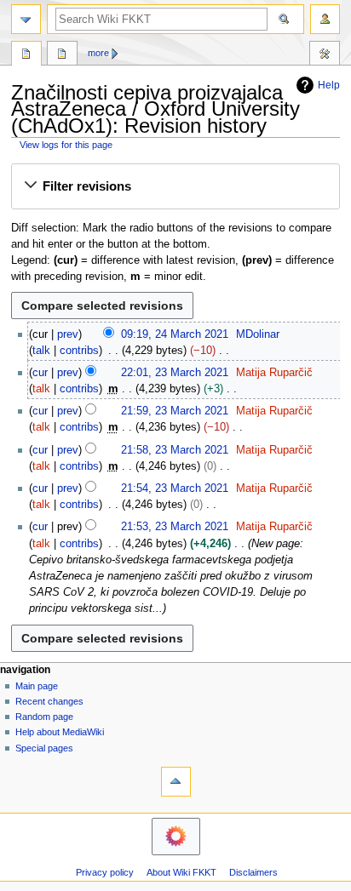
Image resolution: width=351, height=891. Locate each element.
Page (26, 55)
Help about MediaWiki (59, 732)
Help (329, 85)
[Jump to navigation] (26, 19)
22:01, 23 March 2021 (174, 373)
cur (40, 373)
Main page (36, 686)
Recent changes (49, 701)
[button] (175, 186)
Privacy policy (105, 872)
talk (41, 351)
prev (67, 334)
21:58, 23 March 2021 (174, 450)
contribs (79, 351)
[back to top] (176, 782)
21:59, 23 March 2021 (174, 411)
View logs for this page (66, 145)
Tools (324, 55)
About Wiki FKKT (181, 872)
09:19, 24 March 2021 (174, 334)
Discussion (62, 55)
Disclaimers (253, 872)
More (98, 53)
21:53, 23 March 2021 (174, 527)
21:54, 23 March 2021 (174, 488)
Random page (44, 716)
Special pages (44, 748)
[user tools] (325, 19)
